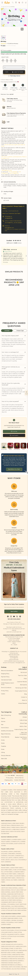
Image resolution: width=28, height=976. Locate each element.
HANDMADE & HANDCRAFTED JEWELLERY (12, 958)
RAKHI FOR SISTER (15, 831)
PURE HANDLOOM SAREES (8, 916)
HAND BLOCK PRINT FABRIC (8, 874)
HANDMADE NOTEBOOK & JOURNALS (11, 965)
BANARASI (8, 861)
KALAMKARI (4, 851)
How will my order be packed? (10, 401)
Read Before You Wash (14, 469)
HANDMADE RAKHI (6, 823)
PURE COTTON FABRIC (19, 869)
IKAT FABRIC (9, 876)
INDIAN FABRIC (5, 867)
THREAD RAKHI (15, 827)
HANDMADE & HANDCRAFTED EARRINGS (12, 960)
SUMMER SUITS (15, 841)
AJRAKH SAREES (21, 916)
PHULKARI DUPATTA (7, 932)
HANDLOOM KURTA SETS (8, 946)
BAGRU (8, 859)
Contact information (19, 780)
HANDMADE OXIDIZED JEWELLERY (10, 962)
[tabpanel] (14, 585)
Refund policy (19, 775)
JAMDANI (18, 853)
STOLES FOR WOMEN (20, 930)
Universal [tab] (6, 330)
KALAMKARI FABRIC (19, 876)
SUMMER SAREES (16, 839)
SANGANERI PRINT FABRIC (8, 878)
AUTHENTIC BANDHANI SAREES (9, 918)
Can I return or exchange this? (10, 352)
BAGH (12, 859)
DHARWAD (4, 855)
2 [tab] (13, 599)
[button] (2, 2)
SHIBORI (15, 857)
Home (2, 6)
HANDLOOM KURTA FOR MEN (15, 956)
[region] (14, 255)
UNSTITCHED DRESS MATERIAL (9, 888)
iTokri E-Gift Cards (7, 6)
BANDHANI (17, 851)
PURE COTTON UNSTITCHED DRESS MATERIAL (14, 910)
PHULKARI (11, 855)
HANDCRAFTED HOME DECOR (9, 950)
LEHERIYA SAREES (6, 924)
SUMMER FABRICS (6, 839)
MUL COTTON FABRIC (7, 872)
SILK (16, 859)
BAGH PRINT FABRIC (6, 869)
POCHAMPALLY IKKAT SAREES (14, 922)
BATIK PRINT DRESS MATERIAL (16, 898)
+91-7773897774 (9, 222)
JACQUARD (4, 853)
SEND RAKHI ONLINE (18, 823)
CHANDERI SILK (19, 855)
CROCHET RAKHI (5, 825)
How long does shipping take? (10, 335)
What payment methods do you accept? (11, 367)
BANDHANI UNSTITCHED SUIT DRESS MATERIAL (14, 908)
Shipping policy (9, 780)
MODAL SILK (4, 857)
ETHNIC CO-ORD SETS (15, 948)
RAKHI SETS (23, 827)
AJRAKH (11, 851)
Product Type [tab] (20, 330)
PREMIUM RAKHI (15, 825)
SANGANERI (11, 853)
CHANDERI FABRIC (19, 872)
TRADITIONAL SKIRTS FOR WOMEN (10, 967)
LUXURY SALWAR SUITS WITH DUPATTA (11, 944)
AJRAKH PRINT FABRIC (16, 867)
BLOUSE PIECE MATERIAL (19, 969)
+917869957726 (8, 218)
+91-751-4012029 (18, 222)
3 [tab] (14, 599)
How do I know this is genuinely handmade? (11, 384)
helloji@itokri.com (9, 227)
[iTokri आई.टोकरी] (7, 2)
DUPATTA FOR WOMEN (7, 930)
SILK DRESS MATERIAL (18, 906)
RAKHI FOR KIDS (6, 829)
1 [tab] (12, 599)
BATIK (10, 857)
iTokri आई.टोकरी (9, 94)
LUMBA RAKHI (15, 829)
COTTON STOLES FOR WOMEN (15, 936)
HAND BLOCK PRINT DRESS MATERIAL (11, 900)
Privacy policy (9, 777)
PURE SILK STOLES (6, 938)
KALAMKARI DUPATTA (13, 934)
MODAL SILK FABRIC (11, 880)
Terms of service (19, 777)
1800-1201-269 (12, 654)
